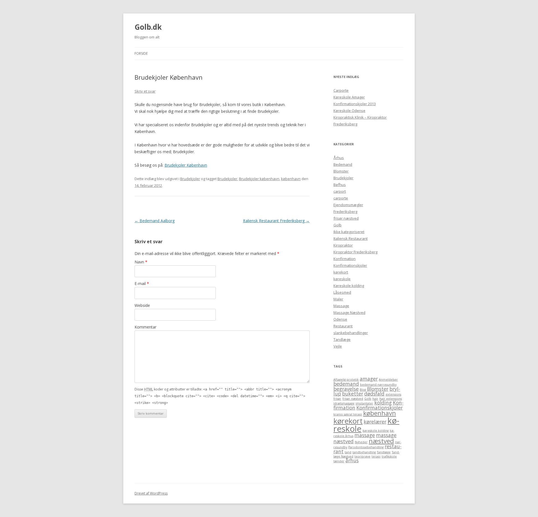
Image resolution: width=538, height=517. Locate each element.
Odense (340, 319)
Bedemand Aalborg (154, 220)
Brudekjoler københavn (259, 178)
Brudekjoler (190, 178)
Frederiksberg (345, 211)
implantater (364, 403)
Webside (142, 305)
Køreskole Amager (349, 97)
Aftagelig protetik (346, 380)
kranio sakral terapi (347, 414)
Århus (338, 157)
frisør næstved (346, 218)
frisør (337, 399)
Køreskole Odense (349, 110)
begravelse (346, 388)
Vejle (337, 346)
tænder (338, 461)
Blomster (341, 171)
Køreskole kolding (348, 285)
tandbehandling (364, 452)
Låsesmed (342, 292)
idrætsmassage (343, 403)
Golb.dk (148, 27)
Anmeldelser (388, 380)
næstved (381, 440)
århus (352, 460)
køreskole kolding (376, 431)
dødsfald (374, 393)
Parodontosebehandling (366, 447)
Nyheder (361, 442)
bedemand (346, 383)
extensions (393, 394)
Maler (338, 299)
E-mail (141, 283)
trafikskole (389, 456)
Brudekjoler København (185, 165)
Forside (141, 53)
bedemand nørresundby (378, 385)
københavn (291, 178)
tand (348, 452)
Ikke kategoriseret (348, 231)
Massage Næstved (349, 312)
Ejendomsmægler (348, 204)
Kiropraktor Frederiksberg (355, 251)
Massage (341, 305)
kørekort (340, 272)
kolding (383, 402)
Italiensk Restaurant (350, 238)
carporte (340, 198)
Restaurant (343, 325)
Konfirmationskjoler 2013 (354, 103)
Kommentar (145, 327)
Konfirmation (344, 258)
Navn (140, 262)
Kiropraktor (343, 245)
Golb (337, 225)
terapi (376, 456)
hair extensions (390, 399)
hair (375, 399)
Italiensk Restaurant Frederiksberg (276, 220)
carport (339, 191)
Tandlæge (342, 339)
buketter (352, 393)
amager (369, 378)
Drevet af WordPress (151, 493)
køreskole (342, 278)
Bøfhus (339, 184)
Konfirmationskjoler (350, 265)
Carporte (341, 90)
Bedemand (342, 164)
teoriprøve (362, 456)
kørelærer (375, 421)
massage (364, 435)
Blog (363, 390)
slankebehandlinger (350, 332)
